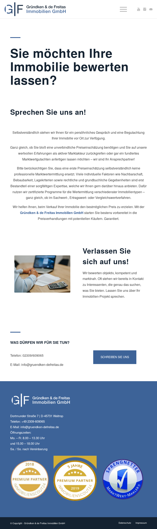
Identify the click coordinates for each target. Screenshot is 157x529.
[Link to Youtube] (139, 9)
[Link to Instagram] (145, 9)
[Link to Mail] (151, 9)
